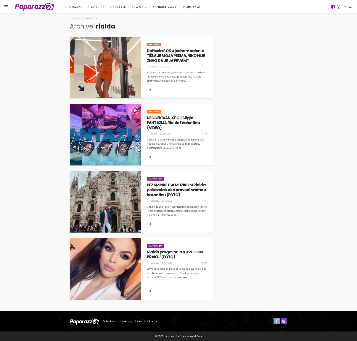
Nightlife (95, 7)
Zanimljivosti (165, 7)
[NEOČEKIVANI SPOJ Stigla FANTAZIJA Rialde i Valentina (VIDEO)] (105, 134)
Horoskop (192, 7)
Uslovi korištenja (146, 321)
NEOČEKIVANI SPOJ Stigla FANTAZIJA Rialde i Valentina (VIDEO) (173, 123)
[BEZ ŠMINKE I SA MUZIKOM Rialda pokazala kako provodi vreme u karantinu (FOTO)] (105, 202)
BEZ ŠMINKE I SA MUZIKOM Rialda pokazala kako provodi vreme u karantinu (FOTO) (176, 190)
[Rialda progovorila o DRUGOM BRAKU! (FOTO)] (105, 269)
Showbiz (139, 7)
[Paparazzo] (84, 321)
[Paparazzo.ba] (34, 7)
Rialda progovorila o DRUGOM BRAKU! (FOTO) (175, 255)
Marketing (125, 321)
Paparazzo (72, 7)
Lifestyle (118, 7)
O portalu (109, 321)
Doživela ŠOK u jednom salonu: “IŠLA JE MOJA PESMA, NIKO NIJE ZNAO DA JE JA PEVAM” (176, 55)
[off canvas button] (6, 6)
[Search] (350, 6)
